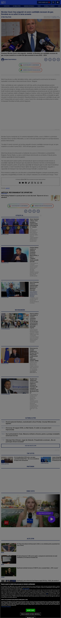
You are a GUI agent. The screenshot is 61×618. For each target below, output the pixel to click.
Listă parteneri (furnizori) (6, 606)
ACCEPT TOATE (30, 610)
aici (47, 593)
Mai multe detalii (26, 588)
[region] (30, 600)
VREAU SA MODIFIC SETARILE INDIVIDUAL (30, 614)
